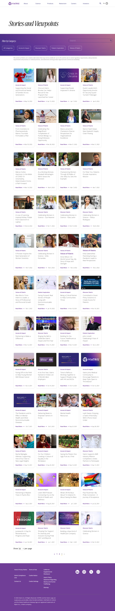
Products (50, 4)
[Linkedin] (77, 571)
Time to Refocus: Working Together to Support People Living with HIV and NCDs (68, 376)
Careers (73, 4)
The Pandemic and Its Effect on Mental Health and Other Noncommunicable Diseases (23, 417)
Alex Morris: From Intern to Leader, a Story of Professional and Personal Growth (23, 298)
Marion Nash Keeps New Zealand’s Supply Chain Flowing (91, 131)
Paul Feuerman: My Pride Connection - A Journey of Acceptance (91, 495)
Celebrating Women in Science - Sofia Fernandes (46, 256)
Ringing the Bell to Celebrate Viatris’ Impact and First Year (45, 338)
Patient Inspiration (58, 48)
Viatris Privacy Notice (20, 570)
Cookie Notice (33, 575)
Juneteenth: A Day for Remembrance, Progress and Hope (23, 533)
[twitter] (91, 572)
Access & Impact (24, 48)
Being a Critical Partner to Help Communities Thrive (68, 297)
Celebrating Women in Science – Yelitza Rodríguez (91, 217)
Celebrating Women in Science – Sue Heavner (46, 216)
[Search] (111, 40)
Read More (19, 101)
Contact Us (17, 581)
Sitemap (46, 587)
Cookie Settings (33, 581)
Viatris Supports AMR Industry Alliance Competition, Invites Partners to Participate (91, 457)
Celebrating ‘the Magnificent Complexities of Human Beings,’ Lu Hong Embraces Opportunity (44, 134)
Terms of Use (33, 570)
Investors (86, 4)
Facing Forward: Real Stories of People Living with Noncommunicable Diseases (45, 300)
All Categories (8, 48)
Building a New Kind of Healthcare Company (68, 532)
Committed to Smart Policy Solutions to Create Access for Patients (90, 298)
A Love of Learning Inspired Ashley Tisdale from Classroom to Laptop (24, 218)
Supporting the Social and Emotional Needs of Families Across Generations (23, 91)
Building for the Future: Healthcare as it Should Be (68, 338)
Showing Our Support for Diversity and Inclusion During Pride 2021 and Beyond (46, 534)
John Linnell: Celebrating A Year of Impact (90, 338)
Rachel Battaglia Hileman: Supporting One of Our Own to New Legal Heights (23, 457)
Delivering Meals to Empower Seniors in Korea (45, 415)
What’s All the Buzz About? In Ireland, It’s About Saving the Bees (68, 495)
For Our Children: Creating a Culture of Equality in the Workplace (45, 457)
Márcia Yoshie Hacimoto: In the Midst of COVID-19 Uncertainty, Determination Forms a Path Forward (24, 178)
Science (38, 4)
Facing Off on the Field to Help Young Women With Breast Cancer (24, 374)
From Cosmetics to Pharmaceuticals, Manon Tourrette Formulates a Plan (22, 132)
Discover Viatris (40, 48)
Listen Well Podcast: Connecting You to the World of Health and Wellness (46, 496)
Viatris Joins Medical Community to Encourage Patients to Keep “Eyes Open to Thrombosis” (91, 377)
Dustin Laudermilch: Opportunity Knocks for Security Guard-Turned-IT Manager (90, 91)
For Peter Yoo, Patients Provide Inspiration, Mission (91, 174)
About (26, 4)
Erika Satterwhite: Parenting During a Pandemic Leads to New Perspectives (90, 257)
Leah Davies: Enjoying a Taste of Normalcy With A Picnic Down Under (90, 416)
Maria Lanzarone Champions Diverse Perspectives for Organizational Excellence (67, 133)
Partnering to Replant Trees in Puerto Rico (23, 494)
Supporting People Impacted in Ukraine (67, 89)
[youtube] (98, 571)
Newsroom (62, 4)
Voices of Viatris (75, 48)
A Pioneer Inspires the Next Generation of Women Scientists (24, 256)
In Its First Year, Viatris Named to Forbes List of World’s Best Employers (46, 376)
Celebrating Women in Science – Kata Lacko (68, 216)
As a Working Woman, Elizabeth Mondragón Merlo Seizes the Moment (46, 175)
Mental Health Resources (65, 414)
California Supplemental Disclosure (48, 572)
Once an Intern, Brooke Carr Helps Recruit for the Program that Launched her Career (45, 92)
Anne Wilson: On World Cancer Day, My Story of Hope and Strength (68, 260)
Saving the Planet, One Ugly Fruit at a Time (68, 455)
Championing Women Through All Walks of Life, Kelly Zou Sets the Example (68, 175)
